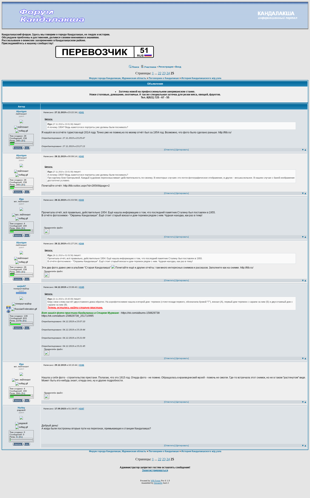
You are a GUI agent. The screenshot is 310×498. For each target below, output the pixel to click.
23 (164, 73)
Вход (178, 66)
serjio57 (21, 286)
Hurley (21, 407)
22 (159, 73)
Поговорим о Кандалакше (164, 78)
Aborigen (21, 111)
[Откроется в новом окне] (46, 233)
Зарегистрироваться (155, 470)
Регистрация (166, 66)
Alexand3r (158, 483)
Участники (150, 67)
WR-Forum (155, 480)
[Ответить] (169, 149)
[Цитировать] (182, 149)
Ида (21, 199)
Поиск (135, 67)
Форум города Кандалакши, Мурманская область (117, 78)
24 (168, 73)
